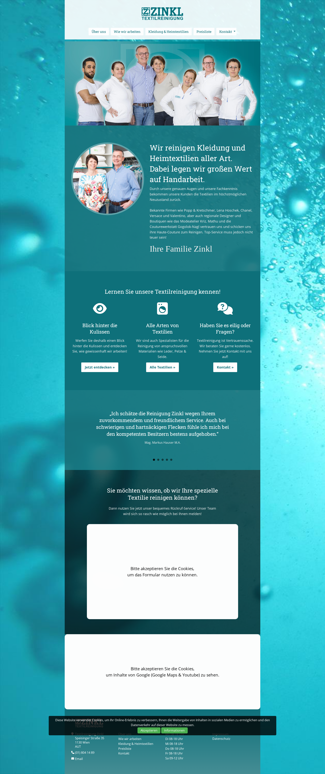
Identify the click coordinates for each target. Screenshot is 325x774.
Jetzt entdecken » (100, 367)
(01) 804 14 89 (84, 753)
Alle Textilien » (162, 367)
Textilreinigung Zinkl (162, 13)
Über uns (99, 31)
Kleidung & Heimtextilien (168, 31)
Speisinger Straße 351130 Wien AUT (89, 742)
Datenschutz (221, 739)
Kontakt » (225, 367)
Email (79, 759)
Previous (65, 429)
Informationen (174, 730)
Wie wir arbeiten (127, 31)
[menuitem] (99, 31)
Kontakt (225, 31)
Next (259, 429)
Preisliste (204, 31)
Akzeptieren (148, 730)
